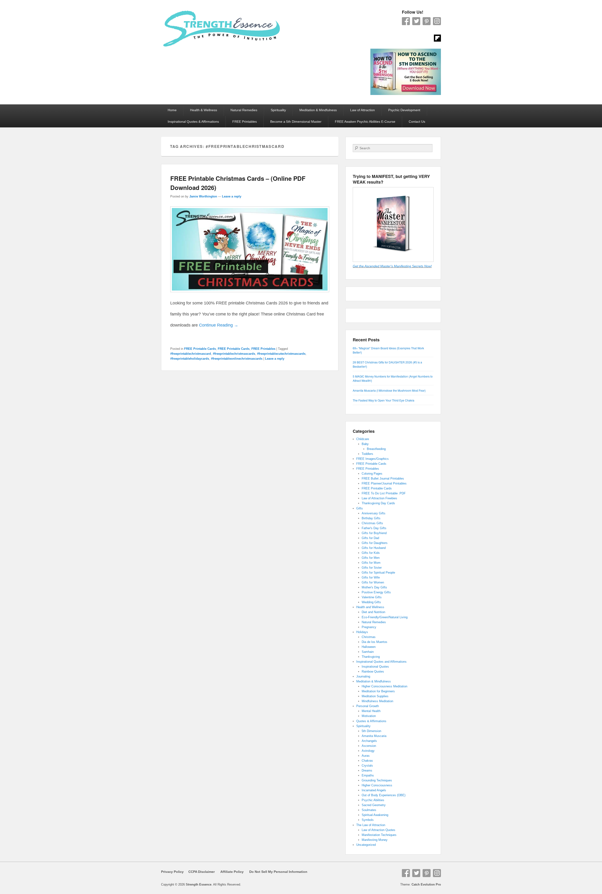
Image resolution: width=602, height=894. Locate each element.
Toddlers (367, 454)
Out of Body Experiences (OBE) (383, 795)
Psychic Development (404, 110)
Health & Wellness (203, 110)
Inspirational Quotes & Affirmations (193, 121)
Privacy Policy (172, 872)
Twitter (416, 21)
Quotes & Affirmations (371, 721)
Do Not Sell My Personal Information (275, 872)
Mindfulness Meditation (377, 701)
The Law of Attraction (370, 825)
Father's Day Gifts (374, 528)
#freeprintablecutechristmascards (281, 353)
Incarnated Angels (374, 790)
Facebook (406, 21)
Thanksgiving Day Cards (378, 503)
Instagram (437, 21)
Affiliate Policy (232, 872)
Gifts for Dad (370, 538)
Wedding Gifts (371, 602)
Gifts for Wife (371, 577)
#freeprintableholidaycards (189, 358)
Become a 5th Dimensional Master (295, 121)
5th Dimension (371, 731)
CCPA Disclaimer (200, 872)
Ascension (369, 746)
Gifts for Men (371, 557)
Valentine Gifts (372, 597)
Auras (366, 755)
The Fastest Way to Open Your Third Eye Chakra (383, 400)
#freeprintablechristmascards (234, 353)
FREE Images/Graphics (372, 459)
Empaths (368, 775)
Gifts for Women (373, 582)
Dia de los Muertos (374, 642)
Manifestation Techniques (379, 835)
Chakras (367, 760)
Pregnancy (369, 627)
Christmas (369, 637)
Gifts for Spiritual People (378, 572)
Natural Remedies (243, 110)
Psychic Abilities (373, 800)
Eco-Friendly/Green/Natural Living (385, 617)
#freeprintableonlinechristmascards (236, 358)
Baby (365, 444)
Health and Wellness (370, 607)
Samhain (368, 652)
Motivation (369, 716)
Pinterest (427, 21)
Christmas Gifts (372, 523)
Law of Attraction (362, 110)
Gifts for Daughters (375, 543)
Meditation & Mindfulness (318, 110)
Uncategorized (366, 845)
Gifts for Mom (371, 562)
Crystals (367, 765)
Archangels (369, 741)
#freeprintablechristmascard (190, 353)
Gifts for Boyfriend (374, 533)
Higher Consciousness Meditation (384, 686)
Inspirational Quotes (375, 666)
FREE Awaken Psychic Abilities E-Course (365, 121)
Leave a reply (231, 196)
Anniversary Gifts (373, 513)
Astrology (368, 750)
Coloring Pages (372, 473)
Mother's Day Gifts (374, 587)
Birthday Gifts (371, 518)
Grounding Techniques (377, 780)
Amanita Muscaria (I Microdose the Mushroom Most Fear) (389, 390)
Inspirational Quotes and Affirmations (381, 661)
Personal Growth (367, 706)
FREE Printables (244, 121)
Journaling (363, 676)
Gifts (359, 508)
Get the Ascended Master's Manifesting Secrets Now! (392, 266)
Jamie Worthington (203, 196)
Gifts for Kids (371, 553)
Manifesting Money (375, 840)
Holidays (362, 632)
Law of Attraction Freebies (379, 498)
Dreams (367, 770)
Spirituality (278, 110)
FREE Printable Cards (200, 349)
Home (172, 110)
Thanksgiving (371, 656)
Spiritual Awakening (375, 815)
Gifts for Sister (372, 567)
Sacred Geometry (374, 805)
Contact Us (417, 121)
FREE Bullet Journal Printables (383, 478)
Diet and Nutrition (373, 612)
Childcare (362, 439)
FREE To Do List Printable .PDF (384, 493)
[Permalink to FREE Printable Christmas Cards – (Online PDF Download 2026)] (249, 294)
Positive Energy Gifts (376, 592)
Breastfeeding (376, 449)
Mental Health (371, 711)
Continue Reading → (218, 325)
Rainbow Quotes (373, 671)
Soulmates (369, 810)
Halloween (369, 647)
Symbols (368, 820)
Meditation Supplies (375, 696)
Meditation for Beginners (378, 691)
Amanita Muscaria (374, 736)
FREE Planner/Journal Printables (384, 483)
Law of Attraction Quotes (378, 830)
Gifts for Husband (374, 548)
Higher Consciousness (377, 785)
